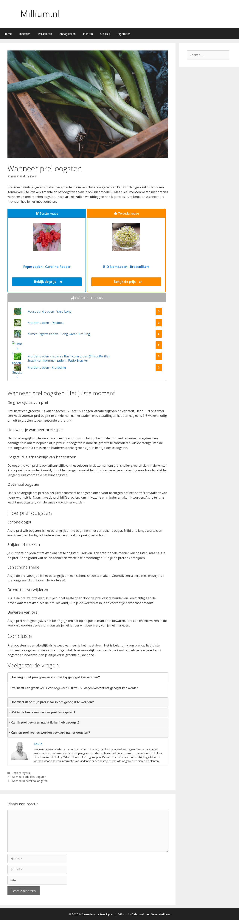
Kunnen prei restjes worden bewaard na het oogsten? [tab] (50, 732)
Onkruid (105, 34)
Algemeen (124, 34)
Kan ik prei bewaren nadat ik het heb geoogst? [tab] (45, 722)
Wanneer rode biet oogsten (29, 776)
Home (8, 34)
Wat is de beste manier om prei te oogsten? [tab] (43, 712)
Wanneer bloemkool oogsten (30, 781)
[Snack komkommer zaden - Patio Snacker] (87, 347)
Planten (88, 34)
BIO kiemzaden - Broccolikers (126, 267)
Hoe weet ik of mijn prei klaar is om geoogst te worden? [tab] (52, 702)
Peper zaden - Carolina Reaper (47, 267)
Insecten (24, 34)
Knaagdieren (67, 34)
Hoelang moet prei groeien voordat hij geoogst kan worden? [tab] (55, 677)
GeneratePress (161, 914)
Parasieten (45, 34)
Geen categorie (21, 773)
